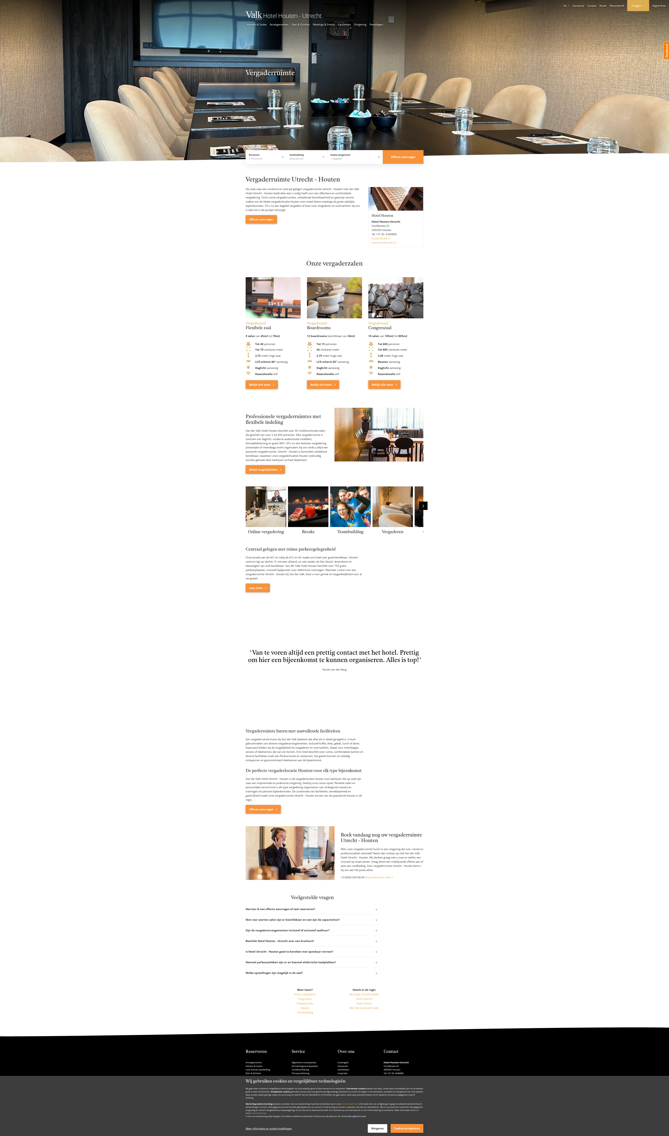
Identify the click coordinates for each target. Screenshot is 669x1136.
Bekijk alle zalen (260, 384)
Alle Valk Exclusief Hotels (364, 1008)
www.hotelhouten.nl (384, 242)
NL (565, 5)
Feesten (305, 1008)
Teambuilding (305, 1012)
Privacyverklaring (300, 1073)
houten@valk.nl (381, 238)
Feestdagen (376, 24)
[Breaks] (308, 526)
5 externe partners (349, 1104)
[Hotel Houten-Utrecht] (284, 18)
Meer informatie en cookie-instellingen (269, 1128)
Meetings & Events (324, 24)
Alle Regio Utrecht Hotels (364, 994)
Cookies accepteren (407, 1128)
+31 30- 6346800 (386, 234)
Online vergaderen (305, 994)
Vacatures (578, 5)
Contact (591, 5)
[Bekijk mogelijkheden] (378, 441)
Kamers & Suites (257, 24)
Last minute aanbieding (258, 1069)
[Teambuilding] (350, 526)
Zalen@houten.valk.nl (380, 877)
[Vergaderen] (392, 526)
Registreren (659, 5)
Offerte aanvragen (261, 219)
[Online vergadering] (266, 526)
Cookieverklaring (258, 1113)
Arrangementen (279, 24)
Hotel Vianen (364, 1003)
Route (602, 5)
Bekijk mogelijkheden (263, 469)
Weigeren (377, 1128)
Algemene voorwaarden (304, 1062)
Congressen (305, 999)
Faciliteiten (344, 24)
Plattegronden (305, 1003)
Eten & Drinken (301, 24)
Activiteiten (343, 1069)
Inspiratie (342, 1073)
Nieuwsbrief (617, 5)
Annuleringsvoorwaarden (305, 1066)
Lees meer (256, 588)
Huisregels (343, 1062)
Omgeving (360, 24)
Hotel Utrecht (364, 999)
